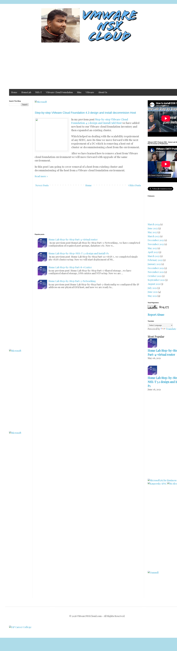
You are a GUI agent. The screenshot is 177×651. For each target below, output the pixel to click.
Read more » (41, 176)
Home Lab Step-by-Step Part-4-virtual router (73, 239)
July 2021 (152, 288)
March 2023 (154, 236)
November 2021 (156, 272)
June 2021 (153, 291)
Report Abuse (156, 314)
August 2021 (154, 283)
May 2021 (152, 295)
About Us (102, 92)
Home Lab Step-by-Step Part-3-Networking (72, 281)
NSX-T (38, 92)
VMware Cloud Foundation (59, 92)
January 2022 (154, 264)
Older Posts (134, 185)
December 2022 (156, 240)
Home (14, 92)
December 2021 (156, 268)
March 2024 (154, 224)
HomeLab (26, 92)
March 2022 (154, 256)
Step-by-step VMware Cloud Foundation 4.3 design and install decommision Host (85, 112)
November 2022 (156, 244)
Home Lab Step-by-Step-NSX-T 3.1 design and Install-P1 (79, 253)
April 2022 (153, 252)
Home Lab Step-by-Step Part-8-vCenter (70, 267)
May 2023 (152, 232)
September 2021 (156, 279)
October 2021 (154, 276)
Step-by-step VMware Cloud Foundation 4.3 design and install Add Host (99, 121)
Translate (171, 328)
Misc (79, 92)
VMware (90, 92)
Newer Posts (42, 185)
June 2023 (153, 228)
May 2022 (152, 248)
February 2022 (155, 260)
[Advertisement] (87, 67)
